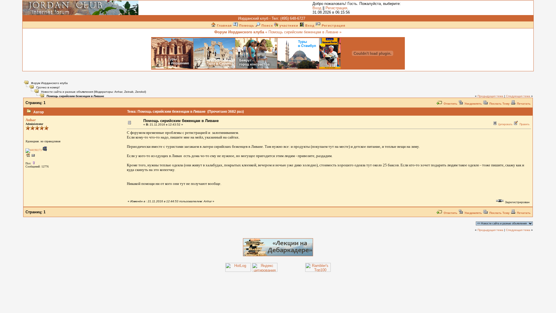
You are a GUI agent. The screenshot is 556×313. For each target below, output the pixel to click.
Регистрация (336, 8)
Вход (316, 8)
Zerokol (140, 91)
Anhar (118, 91)
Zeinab (128, 91)
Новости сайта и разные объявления (67, 91)
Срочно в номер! (48, 87)
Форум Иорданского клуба (49, 83)
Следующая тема (518, 96)
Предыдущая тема (490, 96)
